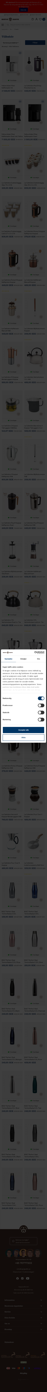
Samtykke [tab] (8, 659)
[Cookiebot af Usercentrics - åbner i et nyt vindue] (34, 652)
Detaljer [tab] (23, 659)
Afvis (23, 737)
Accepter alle (23, 730)
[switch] (41, 705)
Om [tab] (38, 659)
